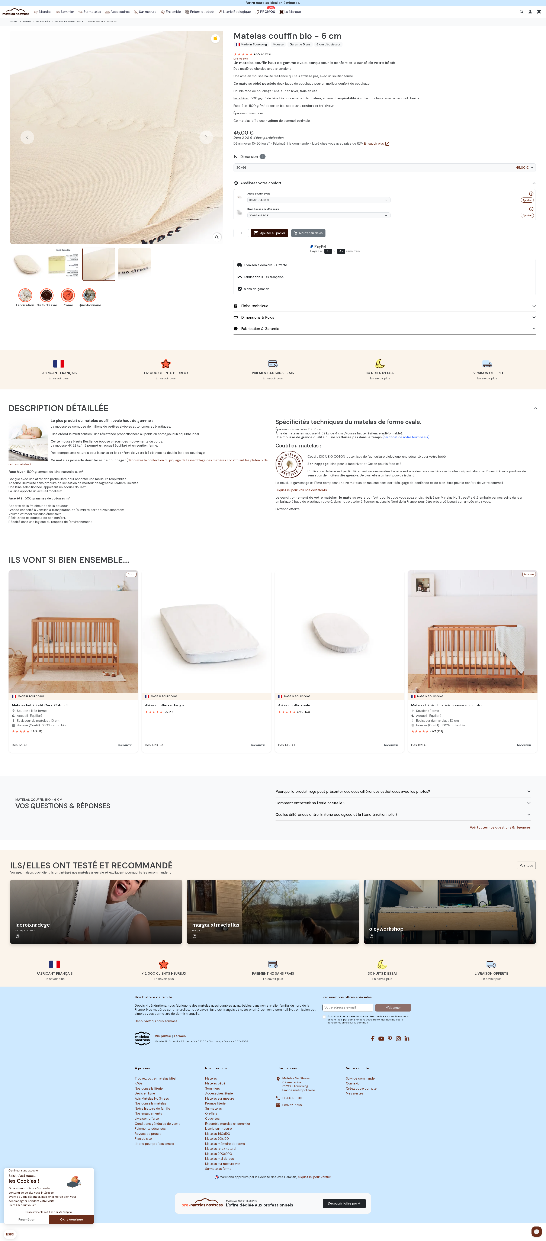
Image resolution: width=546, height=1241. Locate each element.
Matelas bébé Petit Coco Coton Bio (41, 705)
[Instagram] (398, 1038)
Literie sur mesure (218, 1128)
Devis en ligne (145, 1093)
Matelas (211, 1078)
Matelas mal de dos (219, 1159)
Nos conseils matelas (150, 1104)
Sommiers (212, 1088)
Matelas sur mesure (219, 1098)
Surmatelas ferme (218, 1169)
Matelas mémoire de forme (225, 1144)
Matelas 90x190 (217, 1138)
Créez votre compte (361, 1088)
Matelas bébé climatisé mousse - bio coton (447, 705)
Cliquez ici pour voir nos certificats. (302, 490)
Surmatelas (213, 1108)
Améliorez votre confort (257, 183)
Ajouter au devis (308, 233)
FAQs (138, 1083)
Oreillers (211, 1114)
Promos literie (215, 1104)
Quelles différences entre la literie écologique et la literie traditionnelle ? (337, 814)
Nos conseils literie (149, 1088)
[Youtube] (381, 1038)
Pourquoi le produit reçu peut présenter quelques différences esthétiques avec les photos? (353, 791)
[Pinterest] (389, 1038)
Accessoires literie (219, 1093)
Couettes (212, 1118)
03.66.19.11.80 (292, 1098)
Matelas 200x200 (218, 1154)
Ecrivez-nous (292, 1105)
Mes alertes (354, 1093)
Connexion (353, 1083)
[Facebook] (372, 1038)
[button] (522, 12)
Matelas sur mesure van (222, 1164)
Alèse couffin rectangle (164, 705)
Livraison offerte (147, 1118)
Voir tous (526, 865)
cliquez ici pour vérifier (314, 1177)
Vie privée (163, 1036)
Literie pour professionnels (154, 1144)
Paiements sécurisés (150, 1128)
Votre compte (357, 1068)
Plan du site (143, 1138)
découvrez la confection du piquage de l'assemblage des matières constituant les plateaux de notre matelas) (138, 462)
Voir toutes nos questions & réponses (500, 828)
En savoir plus (377, 143)
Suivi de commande (360, 1078)
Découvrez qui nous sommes (156, 1021)
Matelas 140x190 (217, 1134)
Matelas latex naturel (220, 1149)
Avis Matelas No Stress (152, 1098)
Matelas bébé (215, 1083)
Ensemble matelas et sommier (227, 1124)
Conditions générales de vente (157, 1124)
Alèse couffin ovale (294, 705)
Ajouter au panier (269, 233)
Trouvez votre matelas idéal (155, 1078)
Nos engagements (148, 1114)
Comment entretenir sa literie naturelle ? (310, 803)
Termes (180, 1036)
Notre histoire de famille (152, 1108)
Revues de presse (148, 1134)
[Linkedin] (407, 1038)
